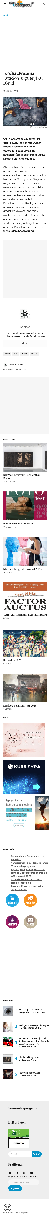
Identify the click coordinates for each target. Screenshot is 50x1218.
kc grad (34, 354)
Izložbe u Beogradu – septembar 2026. (29, 1058)
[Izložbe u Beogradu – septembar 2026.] (25, 457)
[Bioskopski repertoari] (12, 900)
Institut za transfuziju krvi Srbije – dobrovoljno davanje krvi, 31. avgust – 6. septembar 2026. (34, 1042)
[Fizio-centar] (26, 812)
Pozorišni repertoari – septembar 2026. (30, 1074)
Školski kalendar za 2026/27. (26, 879)
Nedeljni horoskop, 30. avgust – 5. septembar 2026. (34, 1026)
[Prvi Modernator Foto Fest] (25, 505)
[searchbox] (20, 1154)
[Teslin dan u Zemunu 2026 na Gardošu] (25, 596)
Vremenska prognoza (23, 866)
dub (15, 354)
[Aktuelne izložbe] (30, 921)
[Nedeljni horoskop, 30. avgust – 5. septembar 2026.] (8, 1027)
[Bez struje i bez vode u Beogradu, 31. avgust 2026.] (8, 1011)
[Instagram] (27, 343)
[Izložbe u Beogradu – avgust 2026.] (25, 551)
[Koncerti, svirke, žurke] (12, 921)
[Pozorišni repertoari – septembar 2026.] (8, 1074)
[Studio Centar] (18, 1133)
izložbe (24, 354)
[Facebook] (23, 343)
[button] (5, 4)
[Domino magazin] (18, 1143)
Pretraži (36, 1154)
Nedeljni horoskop (21, 882)
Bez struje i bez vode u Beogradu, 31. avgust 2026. (33, 1011)
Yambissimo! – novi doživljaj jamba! (30, 862)
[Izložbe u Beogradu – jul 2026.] (25, 688)
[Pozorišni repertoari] (30, 900)
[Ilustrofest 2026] (25, 642)
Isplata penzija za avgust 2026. (28, 869)
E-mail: (36, 1176)
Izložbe (7, 15)
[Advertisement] (25, 43)
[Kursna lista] (24, 739)
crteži (7, 354)
